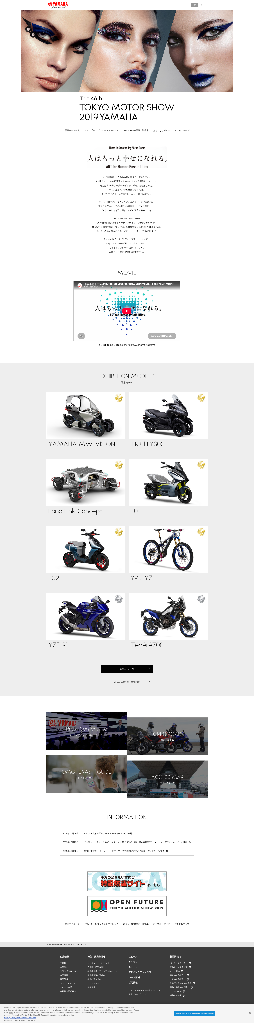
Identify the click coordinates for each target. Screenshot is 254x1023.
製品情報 (174, 956)
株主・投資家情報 (96, 956)
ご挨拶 (63, 963)
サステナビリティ (68, 983)
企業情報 (64, 956)
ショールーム (79, 944)
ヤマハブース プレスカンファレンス (101, 130)
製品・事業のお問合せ (180, 987)
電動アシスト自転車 (179, 967)
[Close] (250, 1013)
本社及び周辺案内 (68, 991)
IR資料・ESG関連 (95, 967)
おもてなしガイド (161, 130)
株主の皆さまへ (94, 979)
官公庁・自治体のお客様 (181, 983)
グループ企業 (66, 987)
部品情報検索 (176, 995)
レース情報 (134, 977)
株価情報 (91, 987)
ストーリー (134, 967)
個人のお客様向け (178, 975)
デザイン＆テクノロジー (141, 972)
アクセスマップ (181, 130)
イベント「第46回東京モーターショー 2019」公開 (108, 833)
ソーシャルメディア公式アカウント (144, 990)
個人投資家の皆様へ (96, 975)
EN (202, 5)
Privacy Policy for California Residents (20, 1018)
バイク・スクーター (179, 963)
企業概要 (64, 975)
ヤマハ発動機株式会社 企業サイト (59, 944)
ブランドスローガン (69, 971)
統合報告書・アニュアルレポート (102, 971)
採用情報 (133, 982)
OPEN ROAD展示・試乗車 (136, 130)
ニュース (133, 956)
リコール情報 (176, 991)
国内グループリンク (137, 994)
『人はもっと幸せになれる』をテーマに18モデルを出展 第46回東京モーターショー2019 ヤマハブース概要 (135, 842)
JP (195, 5)
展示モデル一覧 (72, 130)
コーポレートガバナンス (98, 963)
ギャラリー (134, 962)
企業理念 (64, 967)
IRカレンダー (93, 983)
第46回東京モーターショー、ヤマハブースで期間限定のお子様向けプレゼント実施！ (124, 851)
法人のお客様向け (178, 979)
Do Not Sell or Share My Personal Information (195, 1013)
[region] (127, 1013)
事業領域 (64, 979)
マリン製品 (175, 971)
